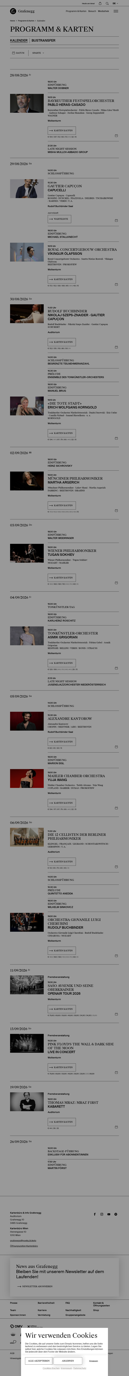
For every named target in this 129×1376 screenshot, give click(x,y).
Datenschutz (79, 1368)
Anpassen (93, 1361)
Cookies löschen (51, 1368)
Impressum (66, 1368)
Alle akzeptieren (39, 1361)
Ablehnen (68, 1361)
